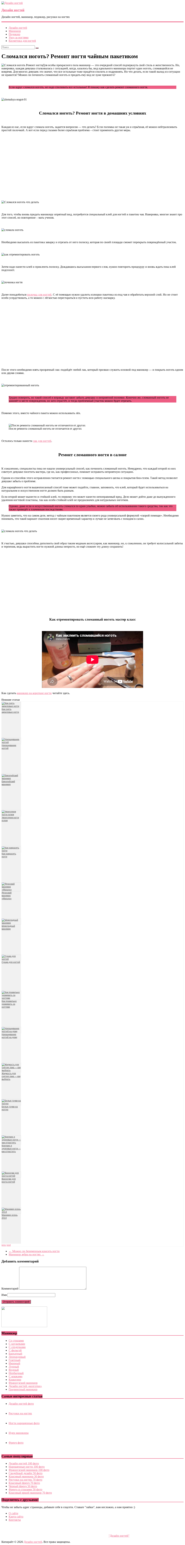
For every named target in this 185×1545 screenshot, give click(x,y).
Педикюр (14, 34)
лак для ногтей (42, 440)
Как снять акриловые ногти (10, 710)
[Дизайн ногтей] (12, 3)
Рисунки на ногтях (20, 1413)
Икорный (14, 1363)
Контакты (15, 1519)
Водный (14, 1369)
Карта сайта (16, 1516)
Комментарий (9, 1288)
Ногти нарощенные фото (24, 1423)
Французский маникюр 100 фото (29, 1469)
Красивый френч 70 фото (24, 1482)
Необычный (16, 1373)
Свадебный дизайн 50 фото (25, 1473)
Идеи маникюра (19, 1432)
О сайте (13, 1513)
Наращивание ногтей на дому (9, 1036)
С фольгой (15, 1350)
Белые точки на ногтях (10, 1108)
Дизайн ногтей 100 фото (24, 1463)
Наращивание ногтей (9, 747)
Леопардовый (17, 1356)
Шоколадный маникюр (8, 927)
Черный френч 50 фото (23, 1486)
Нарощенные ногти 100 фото (27, 1466)
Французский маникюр (23, 1382)
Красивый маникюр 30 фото (26, 1476)
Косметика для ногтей (22, 40)
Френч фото (16, 1442)
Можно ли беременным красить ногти (34, 1251)
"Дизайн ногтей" (119, 1535)
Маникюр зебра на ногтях (26, 1254)
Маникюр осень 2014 (10, 1216)
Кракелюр (15, 1379)
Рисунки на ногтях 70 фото (25, 1479)
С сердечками (17, 1347)
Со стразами (16, 1340)
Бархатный (15, 1353)
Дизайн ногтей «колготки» (25, 1386)
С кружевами (17, 1343)
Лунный (14, 1366)
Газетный (14, 1360)
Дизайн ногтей (12, 10)
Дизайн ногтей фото (21, 1403)
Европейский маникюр (8, 783)
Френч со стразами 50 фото (25, 1489)
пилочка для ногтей (39, 294)
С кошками (15, 1376)
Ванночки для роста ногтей (9, 1180)
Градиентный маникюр (23, 1389)
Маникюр (15, 31)
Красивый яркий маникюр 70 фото (30, 1492)
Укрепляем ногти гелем (10, 819)
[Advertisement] (92, 166)
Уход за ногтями (19, 37)
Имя (4, 1294)
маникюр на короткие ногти (34, 693)
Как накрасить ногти (9, 855)
